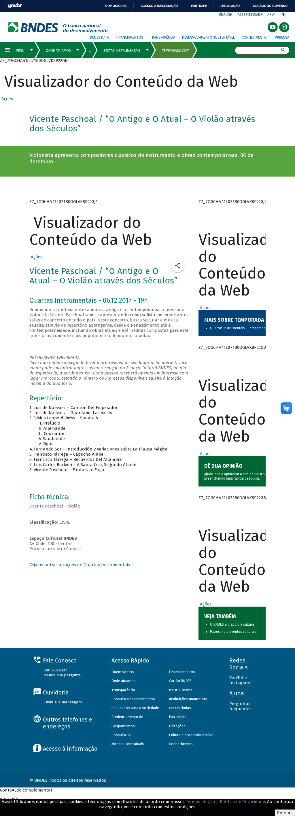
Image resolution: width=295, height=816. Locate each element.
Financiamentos (129, 37)
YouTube (238, 677)
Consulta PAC (122, 735)
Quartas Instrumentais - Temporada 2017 (241, 328)
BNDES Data (99, 37)
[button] (6, 98)
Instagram (239, 683)
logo (58, 27)
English (225, 15)
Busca (229, 51)
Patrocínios (178, 717)
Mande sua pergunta (62, 675)
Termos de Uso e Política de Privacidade (225, 801)
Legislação (230, 5)
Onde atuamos (123, 681)
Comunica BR (116, 5)
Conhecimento (254, 37)
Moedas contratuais (127, 744)
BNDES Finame (180, 690)
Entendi (285, 812)
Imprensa (281, 37)
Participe (199, 5)
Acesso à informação (159, 5)
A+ (269, 15)
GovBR (14, 6)
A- (274, 15)
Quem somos (122, 672)
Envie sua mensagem (63, 702)
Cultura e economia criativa (191, 735)
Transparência (162, 37)
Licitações (177, 726)
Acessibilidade (250, 15)
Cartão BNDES (180, 681)
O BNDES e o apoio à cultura (232, 624)
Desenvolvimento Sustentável (208, 37)
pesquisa (252, 478)
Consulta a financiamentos (133, 699)
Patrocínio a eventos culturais (233, 632)
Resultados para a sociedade (135, 708)
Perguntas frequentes (240, 706)
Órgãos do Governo (270, 5)
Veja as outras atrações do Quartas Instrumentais (79, 564)
